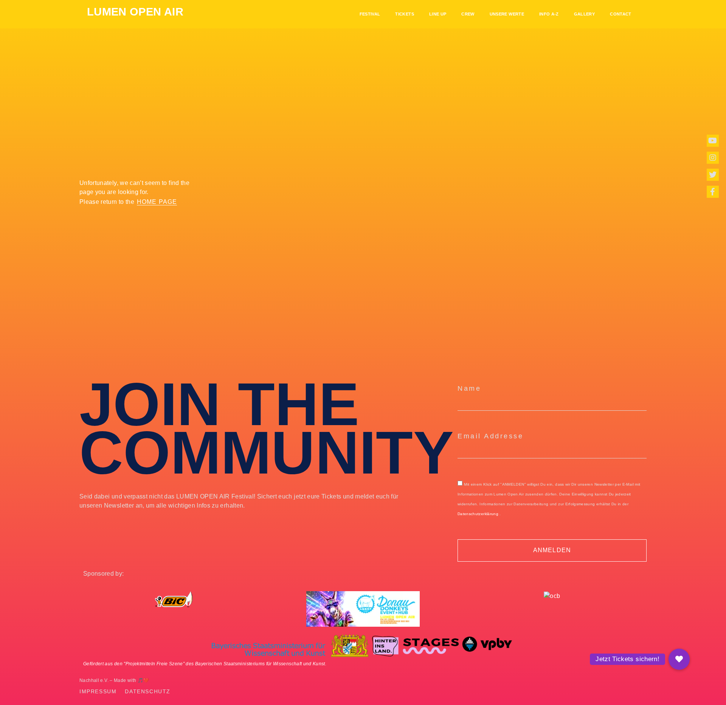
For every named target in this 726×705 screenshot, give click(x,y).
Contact (620, 14)
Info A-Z (549, 14)
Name (469, 388)
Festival (370, 14)
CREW (467, 14)
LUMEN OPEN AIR (135, 12)
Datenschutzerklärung (478, 514)
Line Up (437, 14)
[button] (679, 659)
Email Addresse (490, 436)
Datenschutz (148, 691)
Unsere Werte (507, 14)
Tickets (404, 14)
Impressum (97, 691)
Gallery (584, 14)
